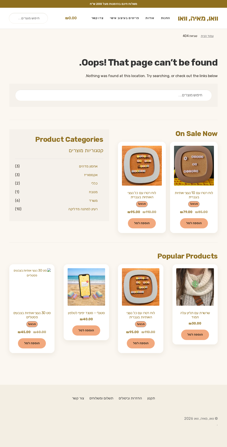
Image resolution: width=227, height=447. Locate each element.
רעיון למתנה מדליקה (83, 209)
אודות (149, 18)
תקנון (151, 398)
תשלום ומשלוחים (101, 398)
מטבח (93, 192)
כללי (94, 183)
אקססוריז (91, 175)
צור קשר (78, 398)
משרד (93, 200)
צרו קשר (97, 18)
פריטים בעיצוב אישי (124, 18)
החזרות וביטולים (130, 398)
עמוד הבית (207, 36)
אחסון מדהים (88, 166)
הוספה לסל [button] (194, 223)
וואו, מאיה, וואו (198, 18)
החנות (165, 18)
